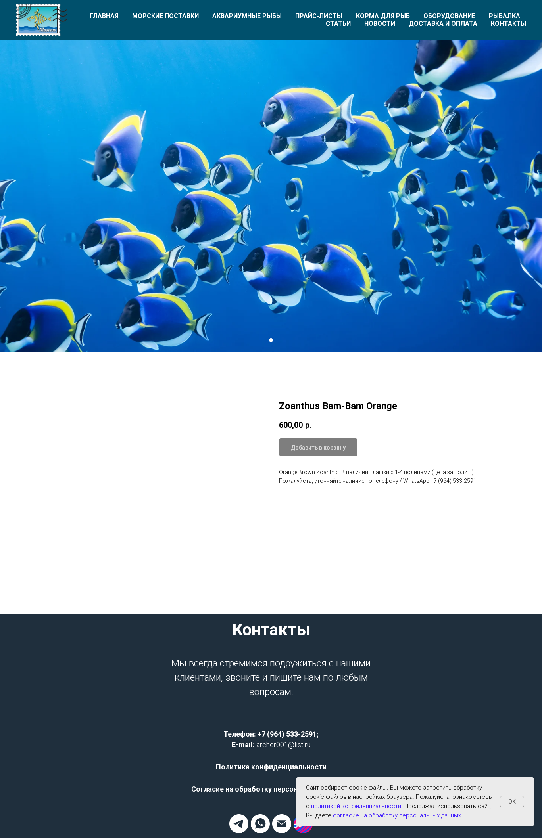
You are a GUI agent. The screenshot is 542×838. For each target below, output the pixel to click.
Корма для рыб (383, 16)
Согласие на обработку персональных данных (271, 789)
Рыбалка (504, 16)
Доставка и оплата (443, 23)
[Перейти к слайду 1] (271, 340)
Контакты (508, 23)
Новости (379, 23)
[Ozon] (303, 831)
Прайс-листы (318, 16)
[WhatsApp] (260, 831)
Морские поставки (165, 16)
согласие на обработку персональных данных (397, 815)
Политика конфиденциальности (271, 767)
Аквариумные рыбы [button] (247, 16)
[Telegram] (238, 831)
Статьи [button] (338, 23)
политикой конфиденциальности (356, 806)
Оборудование (449, 16)
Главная (104, 16)
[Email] (281, 831)
